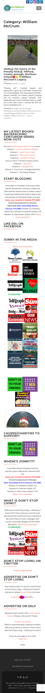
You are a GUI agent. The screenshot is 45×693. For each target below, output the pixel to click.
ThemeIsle (32, 688)
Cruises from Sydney (22, 621)
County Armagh (25, 108)
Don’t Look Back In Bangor (27, 149)
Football (23, 111)
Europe (16, 111)
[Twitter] (31, 1)
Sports (25, 113)
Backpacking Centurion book (22, 146)
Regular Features (16, 113)
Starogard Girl (27, 166)
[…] (22, 105)
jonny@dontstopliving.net (22, 666)
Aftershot (27, 163)
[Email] (41, 1)
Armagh (15, 108)
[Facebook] (27, 1)
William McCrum (18, 115)
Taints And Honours (27, 155)
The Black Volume (27, 158)
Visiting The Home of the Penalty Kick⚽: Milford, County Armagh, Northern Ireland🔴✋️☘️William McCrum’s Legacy (20, 74)
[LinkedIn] (38, 1)
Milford (30, 111)
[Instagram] (34, 1)
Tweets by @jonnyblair (22, 570)
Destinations (8, 111)
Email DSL (25, 592)
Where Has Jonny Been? (23, 246)
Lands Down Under (27, 152)
